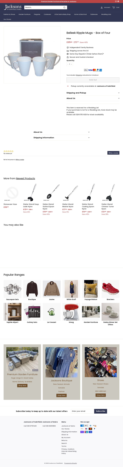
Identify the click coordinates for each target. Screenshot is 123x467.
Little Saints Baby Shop (63, 14)
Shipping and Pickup (76, 93)
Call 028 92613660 (49, 426)
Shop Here (22, 386)
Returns (64, 440)
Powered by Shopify (70, 463)
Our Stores (7, 19)
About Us (71, 98)
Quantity (70, 60)
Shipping (79, 75)
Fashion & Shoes (9, 14)
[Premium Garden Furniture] (22, 359)
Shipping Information (69, 432)
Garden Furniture (24, 14)
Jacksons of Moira (68, 426)
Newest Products (25, 178)
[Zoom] (32, 54)
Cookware (47, 14)
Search (64, 443)
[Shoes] (101, 362)
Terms (64, 446)
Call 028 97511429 (30, 426)
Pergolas (37, 14)
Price (69, 38)
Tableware (94, 14)
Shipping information (44, 137)
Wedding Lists (106, 14)
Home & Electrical (80, 14)
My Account (66, 437)
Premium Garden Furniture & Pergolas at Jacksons (58, 1)
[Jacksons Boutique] (61, 362)
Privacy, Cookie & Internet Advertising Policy (69, 451)
